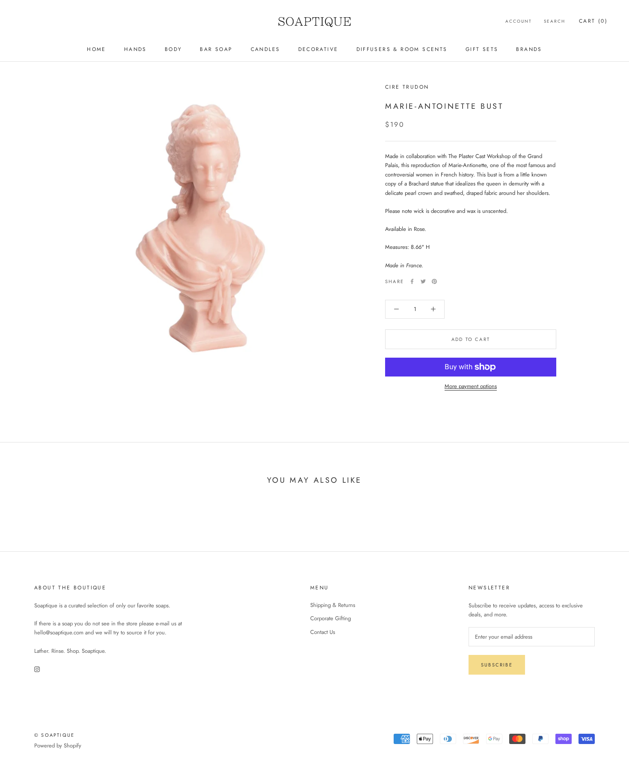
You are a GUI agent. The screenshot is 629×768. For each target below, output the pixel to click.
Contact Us (322, 632)
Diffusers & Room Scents (402, 49)
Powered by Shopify (57, 745)
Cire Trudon (407, 87)
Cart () (593, 21)
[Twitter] (423, 281)
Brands (529, 49)
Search (554, 21)
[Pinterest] (434, 281)
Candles (265, 49)
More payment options (471, 386)
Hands (135, 49)
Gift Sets (482, 49)
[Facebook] (412, 281)
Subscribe (497, 664)
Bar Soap (216, 49)
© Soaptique (54, 735)
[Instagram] (37, 668)
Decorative (318, 49)
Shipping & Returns (332, 605)
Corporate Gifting (330, 618)
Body (173, 49)
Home (96, 49)
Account (518, 21)
